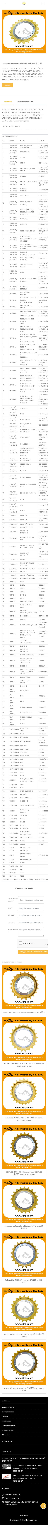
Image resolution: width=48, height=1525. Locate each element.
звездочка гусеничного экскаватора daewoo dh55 (24, 1012)
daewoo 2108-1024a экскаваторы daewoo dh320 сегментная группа (24, 1173)
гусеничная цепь (8, 1425)
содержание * (13, 931)
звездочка (5, 1416)
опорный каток (8, 1407)
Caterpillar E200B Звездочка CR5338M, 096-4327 (24, 1281)
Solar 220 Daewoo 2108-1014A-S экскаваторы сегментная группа (24, 1065)
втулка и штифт (8, 1430)
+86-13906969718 (12, 1494)
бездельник (6, 1421)
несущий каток (8, 1411)
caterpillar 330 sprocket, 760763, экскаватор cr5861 (24, 1389)
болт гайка (6, 1434)
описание (8, 101)
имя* (10, 908)
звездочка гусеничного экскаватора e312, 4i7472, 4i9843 (24, 1335)
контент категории (25, 101)
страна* (11, 915)
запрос (7, 85)
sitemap (24, 1515)
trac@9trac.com (12, 1498)
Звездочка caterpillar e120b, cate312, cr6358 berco (24, 1227)
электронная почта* (13, 900)
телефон (11, 922)
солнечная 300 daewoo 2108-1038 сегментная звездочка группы (24, 1119)
